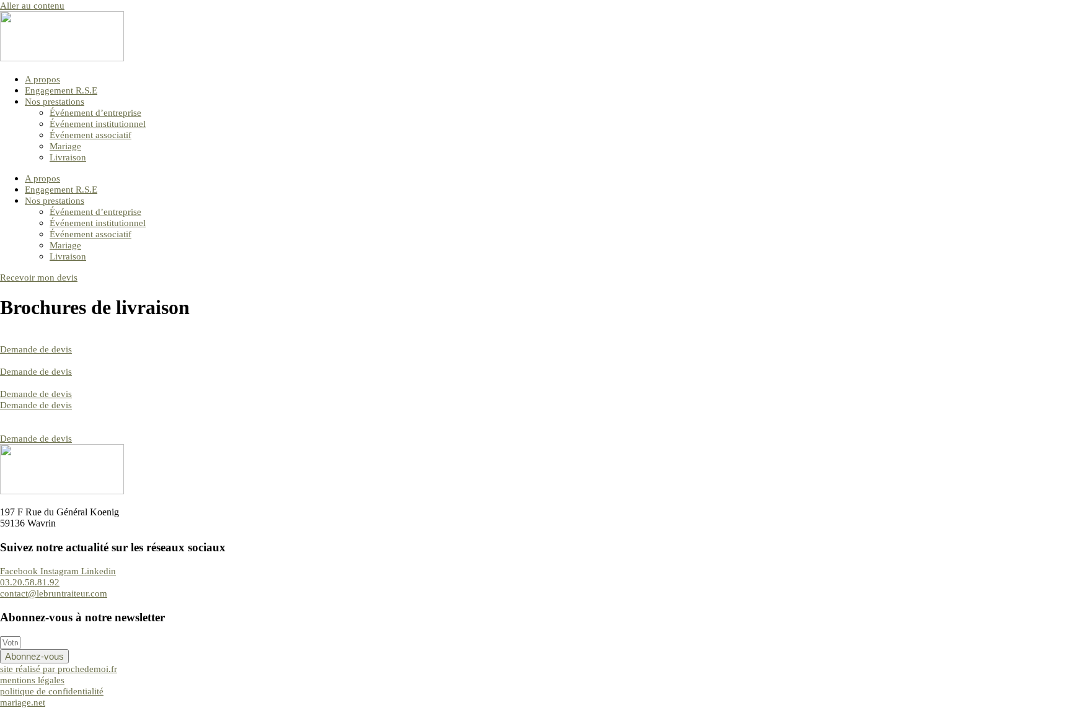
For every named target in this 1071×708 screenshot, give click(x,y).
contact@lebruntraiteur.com (53, 593)
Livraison (68, 157)
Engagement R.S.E (61, 90)
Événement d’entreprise (95, 113)
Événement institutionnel (98, 124)
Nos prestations (54, 102)
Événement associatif (90, 135)
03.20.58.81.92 (30, 582)
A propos (42, 79)
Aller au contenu (32, 6)
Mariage (65, 146)
